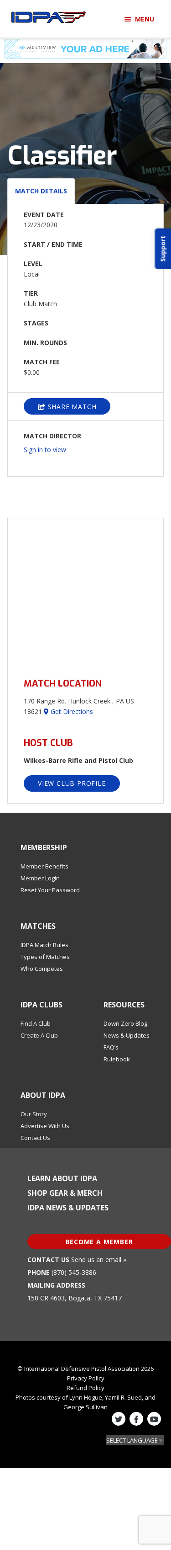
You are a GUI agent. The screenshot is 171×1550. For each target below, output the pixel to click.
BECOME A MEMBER (99, 1241)
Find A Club (36, 1023)
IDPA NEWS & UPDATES (68, 1208)
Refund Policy (85, 1388)
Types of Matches (45, 957)
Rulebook (117, 1059)
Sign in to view (45, 449)
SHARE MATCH (71, 406)
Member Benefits (44, 866)
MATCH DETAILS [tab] (41, 190)
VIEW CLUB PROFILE (72, 783)
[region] (85, 592)
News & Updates (127, 1035)
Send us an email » (98, 1259)
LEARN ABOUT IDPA (62, 1178)
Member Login (40, 878)
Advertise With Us (45, 1126)
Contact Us (35, 1138)
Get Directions (71, 711)
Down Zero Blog (125, 1023)
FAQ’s (111, 1047)
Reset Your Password (50, 890)
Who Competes (42, 968)
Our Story (34, 1114)
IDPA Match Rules (44, 945)
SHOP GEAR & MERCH (65, 1193)
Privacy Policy (85, 1378)
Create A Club (39, 1035)
